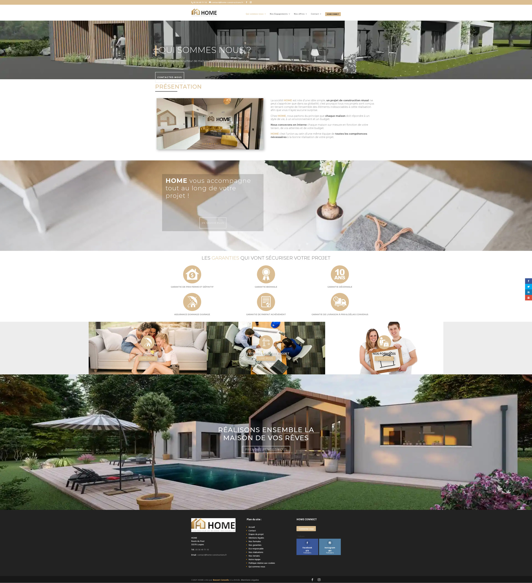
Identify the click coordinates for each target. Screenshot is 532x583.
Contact (315, 14)
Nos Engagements (279, 14)
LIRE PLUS (148, 358)
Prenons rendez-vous (266, 449)
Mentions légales (256, 537)
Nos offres (299, 14)
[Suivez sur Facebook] (312, 579)
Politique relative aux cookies (262, 563)
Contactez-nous (169, 77)
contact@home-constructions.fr (212, 554)
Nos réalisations (256, 552)
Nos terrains (254, 555)
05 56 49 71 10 (202, 549)
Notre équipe (254, 559)
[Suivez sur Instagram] (319, 579)
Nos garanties (255, 545)
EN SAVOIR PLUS (213, 223)
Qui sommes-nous (255, 14)
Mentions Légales (250, 580)
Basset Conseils (221, 580)
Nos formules (255, 541)
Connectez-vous (306, 528)
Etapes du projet (256, 534)
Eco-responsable (256, 548)
